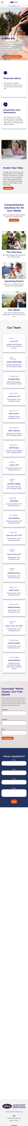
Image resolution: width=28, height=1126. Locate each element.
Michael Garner (14, 573)
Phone (14, 779)
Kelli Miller (14, 501)
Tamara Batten (14, 660)
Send (14, 801)
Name (14, 760)
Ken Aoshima (14, 518)
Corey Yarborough (14, 362)
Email (3, 729)
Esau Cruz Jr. (14, 413)
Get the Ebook (7, 738)
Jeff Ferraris (14, 448)
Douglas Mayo (14, 379)
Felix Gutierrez (14, 431)
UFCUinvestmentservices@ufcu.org (14, 1111)
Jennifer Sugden (14, 484)
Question (14, 788)
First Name (4, 709)
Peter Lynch (14, 590)
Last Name (4, 719)
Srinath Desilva (14, 643)
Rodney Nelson (14, 607)
